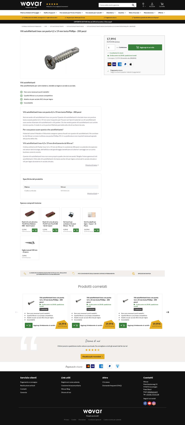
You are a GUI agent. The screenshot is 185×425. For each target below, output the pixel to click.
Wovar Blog (65, 389)
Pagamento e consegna (28, 382)
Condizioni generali (94, 420)
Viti (45, 26)
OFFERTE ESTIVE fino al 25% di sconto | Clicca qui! (93, 22)
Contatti (23, 389)
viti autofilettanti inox (75, 26)
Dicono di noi (66, 392)
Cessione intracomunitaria (71, 385)
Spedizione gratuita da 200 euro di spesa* (146, 17)
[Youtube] (150, 403)
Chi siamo (106, 382)
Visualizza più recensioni (91, 356)
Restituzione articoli (27, 385)
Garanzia (23, 392)
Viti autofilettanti (57, 26)
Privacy (66, 420)
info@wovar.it (152, 392)
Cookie (73, 420)
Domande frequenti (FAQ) (112, 385)
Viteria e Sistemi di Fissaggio (31, 26)
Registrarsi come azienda (70, 382)
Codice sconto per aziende (112, 420)
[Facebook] (145, 403)
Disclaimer (82, 420)
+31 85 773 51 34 (152, 394)
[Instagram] (154, 403)
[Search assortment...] (133, 5)
